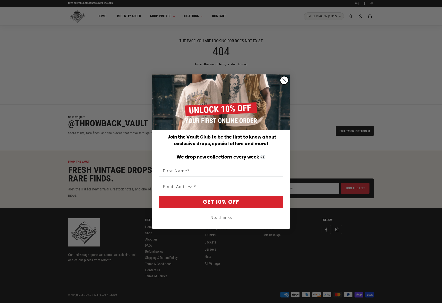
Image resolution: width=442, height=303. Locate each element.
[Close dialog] (284, 80)
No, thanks (221, 217)
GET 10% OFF (221, 202)
